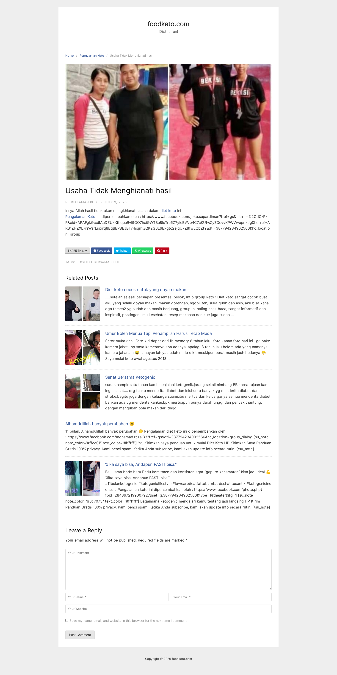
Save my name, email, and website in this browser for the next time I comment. (128, 620)
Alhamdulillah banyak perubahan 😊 (99, 423)
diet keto (168, 210)
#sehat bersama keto (99, 262)
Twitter (123, 250)
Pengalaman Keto (92, 55)
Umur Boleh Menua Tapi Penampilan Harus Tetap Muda (158, 333)
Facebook (103, 250)
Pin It (163, 250)
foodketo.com (168, 24)
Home (69, 55)
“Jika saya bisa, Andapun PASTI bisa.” (141, 464)
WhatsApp (144, 250)
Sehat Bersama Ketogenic (130, 377)
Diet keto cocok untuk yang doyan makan (145, 289)
